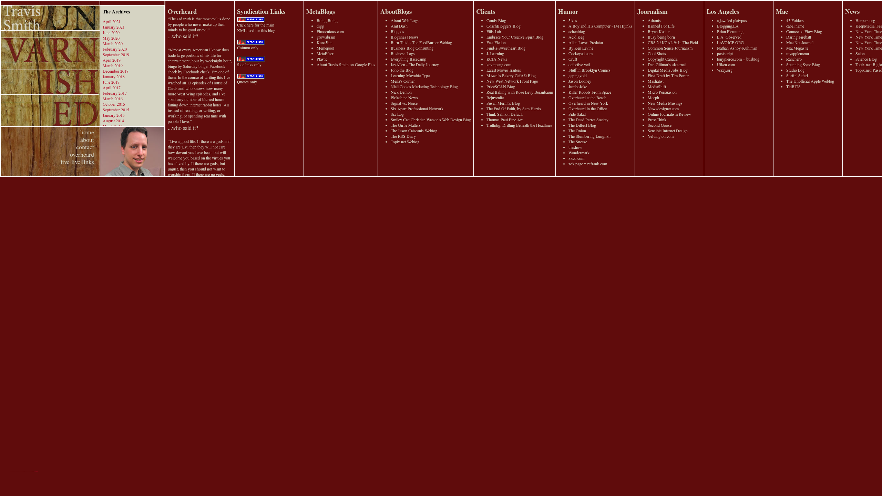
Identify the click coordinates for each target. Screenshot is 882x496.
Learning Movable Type (410, 75)
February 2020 (115, 49)
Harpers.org (865, 20)
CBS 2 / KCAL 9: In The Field (673, 42)
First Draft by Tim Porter (668, 75)
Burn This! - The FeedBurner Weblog (421, 42)
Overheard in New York (588, 103)
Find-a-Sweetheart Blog (505, 48)
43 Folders (795, 20)
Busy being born (661, 37)
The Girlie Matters (406, 125)
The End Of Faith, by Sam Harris (513, 108)
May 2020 (111, 38)
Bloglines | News (405, 37)
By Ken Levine (580, 48)
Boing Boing (327, 20)
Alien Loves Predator (585, 42)
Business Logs (403, 53)
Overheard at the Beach (587, 97)
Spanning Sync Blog (803, 64)
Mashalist (656, 81)
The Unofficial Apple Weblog (810, 81)
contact (85, 147)
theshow (575, 147)
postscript (725, 53)
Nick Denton (401, 92)
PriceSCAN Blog (500, 86)
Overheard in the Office (587, 108)
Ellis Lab (493, 31)
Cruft (572, 59)
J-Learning (495, 53)
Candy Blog (496, 20)
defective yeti (579, 64)
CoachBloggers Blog (503, 26)
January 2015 (114, 115)
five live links (77, 161)
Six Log (397, 114)
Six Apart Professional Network (417, 108)
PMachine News (404, 97)
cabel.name (795, 26)
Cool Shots (657, 53)
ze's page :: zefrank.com (587, 163)
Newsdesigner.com (663, 108)
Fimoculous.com (330, 31)
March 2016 (113, 98)
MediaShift (657, 86)
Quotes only (247, 81)
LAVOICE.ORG (730, 42)
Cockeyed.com (580, 53)
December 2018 (116, 71)
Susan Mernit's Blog (503, 103)
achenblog (576, 31)
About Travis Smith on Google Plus (346, 64)
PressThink (657, 119)
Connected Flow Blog (804, 31)
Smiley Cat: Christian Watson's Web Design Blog (431, 119)
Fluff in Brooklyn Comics (589, 70)
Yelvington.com (661, 136)
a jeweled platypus (732, 20)
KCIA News (496, 59)
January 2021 (114, 27)
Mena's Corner (403, 81)
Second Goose (659, 125)
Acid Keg (576, 37)
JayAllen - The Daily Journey (415, 64)
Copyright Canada (662, 59)
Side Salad (577, 114)
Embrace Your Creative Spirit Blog (514, 37)
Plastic (322, 59)
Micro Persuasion (662, 92)
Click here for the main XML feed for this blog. (256, 27)
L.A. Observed (729, 37)
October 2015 (114, 104)
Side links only (249, 64)
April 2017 (112, 87)
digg (320, 26)
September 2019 (116, 54)
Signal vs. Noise (404, 103)
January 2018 (114, 76)
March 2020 (113, 43)
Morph (653, 97)
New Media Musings (665, 103)
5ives (572, 20)
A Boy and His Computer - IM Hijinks (600, 26)
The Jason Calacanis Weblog (414, 130)
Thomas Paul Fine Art (504, 119)
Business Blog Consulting (412, 48)
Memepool (325, 48)
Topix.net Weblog (405, 141)
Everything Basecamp (408, 59)
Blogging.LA (728, 26)
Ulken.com (726, 64)
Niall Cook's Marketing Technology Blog (424, 86)
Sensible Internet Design (668, 130)
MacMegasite (797, 48)
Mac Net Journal (799, 42)
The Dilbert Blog (582, 125)
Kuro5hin (324, 42)
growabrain (326, 37)
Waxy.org (724, 70)
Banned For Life (661, 26)
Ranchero (794, 59)
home (87, 132)
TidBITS (793, 86)
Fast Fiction (496, 42)
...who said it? (183, 36)
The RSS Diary (403, 136)
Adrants (654, 20)
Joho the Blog (402, 70)
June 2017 (111, 82)
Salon (860, 53)
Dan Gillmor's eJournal (667, 64)
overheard (82, 154)
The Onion (577, 130)
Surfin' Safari (797, 75)
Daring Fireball (798, 37)
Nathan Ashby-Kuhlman (737, 48)
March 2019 (113, 65)
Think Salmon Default (504, 114)
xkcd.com (576, 158)
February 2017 (115, 93)
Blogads (397, 31)
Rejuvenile (495, 97)
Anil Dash (399, 26)
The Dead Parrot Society (588, 119)
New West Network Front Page (512, 81)
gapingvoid (577, 75)
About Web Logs (405, 20)
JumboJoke (577, 86)
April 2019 (112, 60)
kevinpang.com (498, 64)
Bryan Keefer (659, 31)
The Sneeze (577, 141)
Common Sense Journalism (670, 48)
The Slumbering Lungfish (589, 136)
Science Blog (866, 59)
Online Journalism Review (669, 114)
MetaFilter (325, 53)
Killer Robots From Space (589, 92)
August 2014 (113, 120)
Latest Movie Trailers (503, 70)
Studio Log (795, 70)
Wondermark (578, 152)
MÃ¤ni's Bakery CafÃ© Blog (511, 75)
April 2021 (112, 21)
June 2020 (111, 32)
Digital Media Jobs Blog (668, 70)
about (87, 139)
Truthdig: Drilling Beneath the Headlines (519, 125)
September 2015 (116, 109)
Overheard (182, 11)
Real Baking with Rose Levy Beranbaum (519, 92)
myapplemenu (797, 53)
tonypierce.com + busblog (738, 59)
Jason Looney (579, 81)
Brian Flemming (730, 31)
